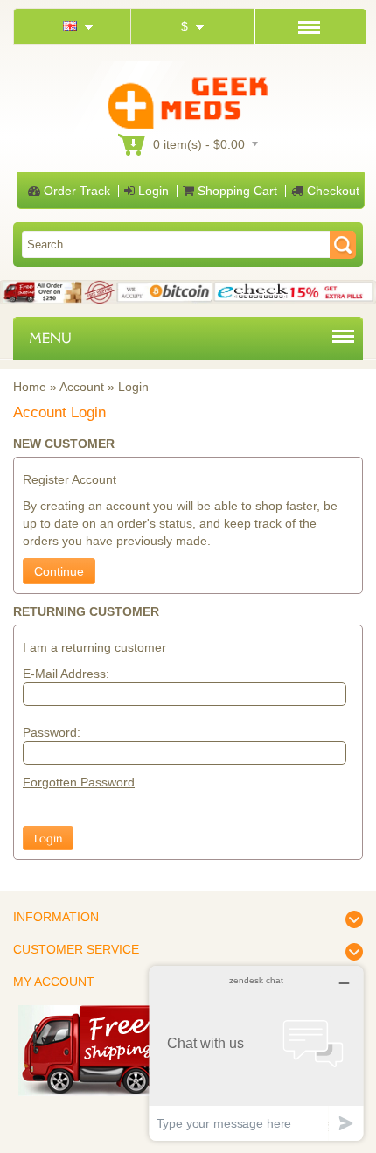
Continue (59, 571)
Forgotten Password (79, 782)
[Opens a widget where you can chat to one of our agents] (256, 1053)
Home (29, 387)
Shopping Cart (235, 191)
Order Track (75, 191)
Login (152, 191)
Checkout (331, 191)
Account (81, 387)
